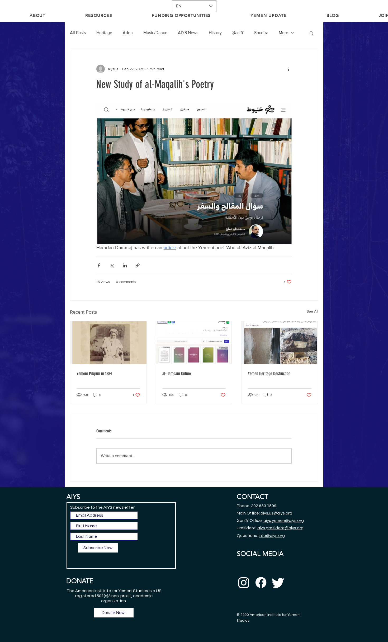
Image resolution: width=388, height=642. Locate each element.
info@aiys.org (272, 536)
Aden (128, 32)
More (283, 32)
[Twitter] (278, 582)
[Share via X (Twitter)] (111, 265)
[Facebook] (261, 582)
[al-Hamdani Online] (194, 342)
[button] (311, 33)
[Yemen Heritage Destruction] (280, 342)
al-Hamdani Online (176, 373)
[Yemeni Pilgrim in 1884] (108, 342)
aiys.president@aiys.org (280, 528)
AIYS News (188, 32)
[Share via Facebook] (98, 265)
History (215, 32)
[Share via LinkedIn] (124, 265)
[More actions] (288, 69)
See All (312, 311)
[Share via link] (137, 265)
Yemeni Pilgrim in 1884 (94, 373)
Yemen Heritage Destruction (269, 373)
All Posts (78, 32)
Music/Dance (155, 32)
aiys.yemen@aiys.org (283, 520)
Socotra (261, 32)
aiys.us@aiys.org (276, 513)
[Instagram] (243, 582)
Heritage (104, 32)
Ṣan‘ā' (238, 32)
